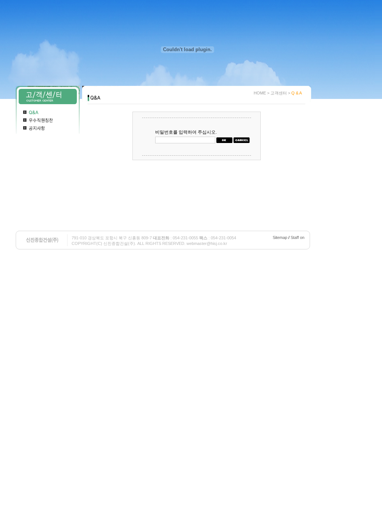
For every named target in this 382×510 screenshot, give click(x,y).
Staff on (297, 237)
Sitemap (280, 237)
